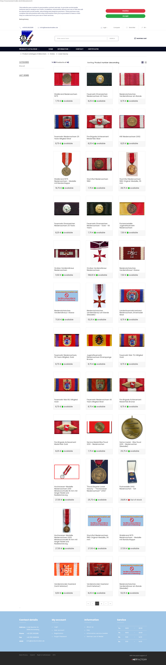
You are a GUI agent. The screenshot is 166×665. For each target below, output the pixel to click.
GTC (54, 655)
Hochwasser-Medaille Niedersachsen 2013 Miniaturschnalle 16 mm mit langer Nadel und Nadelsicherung (65, 490)
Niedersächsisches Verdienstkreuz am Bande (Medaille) (98, 312)
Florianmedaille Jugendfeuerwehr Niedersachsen (127, 225)
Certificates (93, 49)
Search (112, 38)
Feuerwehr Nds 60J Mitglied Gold (66, 400)
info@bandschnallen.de (49, 27)
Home (51, 49)
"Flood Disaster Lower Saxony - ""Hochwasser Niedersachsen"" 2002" (97, 488)
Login (104, 27)
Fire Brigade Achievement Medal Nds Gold (65, 443)
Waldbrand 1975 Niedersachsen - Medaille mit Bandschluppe (65, 181)
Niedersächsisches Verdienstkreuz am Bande (131, 95)
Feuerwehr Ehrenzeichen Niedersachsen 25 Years (64, 224)
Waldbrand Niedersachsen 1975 (65, 95)
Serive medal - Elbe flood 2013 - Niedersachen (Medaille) (130, 444)
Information (63, 49)
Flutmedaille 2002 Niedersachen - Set (128, 487)
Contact (79, 49)
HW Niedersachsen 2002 (130, 136)
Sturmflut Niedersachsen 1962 (97, 180)
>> (110, 604)
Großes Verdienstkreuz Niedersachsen (64, 269)
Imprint (32, 655)
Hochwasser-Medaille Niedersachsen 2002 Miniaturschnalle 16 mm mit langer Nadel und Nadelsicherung (65, 539)
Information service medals (97, 633)
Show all (22, 66)
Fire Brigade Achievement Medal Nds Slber (98, 137)
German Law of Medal (95, 636)
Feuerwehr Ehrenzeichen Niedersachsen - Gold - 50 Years (98, 225)
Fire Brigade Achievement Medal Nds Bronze (130, 400)
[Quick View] (74, 87)
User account (59, 630)
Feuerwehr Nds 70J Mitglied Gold (131, 356)
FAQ (88, 630)
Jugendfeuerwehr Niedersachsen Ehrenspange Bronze (99, 357)
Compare (116, 27)
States (52, 54)
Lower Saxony (63, 54)
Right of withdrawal (43, 655)
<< (88, 604)
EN (145, 27)
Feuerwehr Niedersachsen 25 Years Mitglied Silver (66, 137)
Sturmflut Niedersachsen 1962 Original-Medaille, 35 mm (130, 181)
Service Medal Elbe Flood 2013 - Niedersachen (97, 443)
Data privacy (24, 19)
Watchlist (132, 27)
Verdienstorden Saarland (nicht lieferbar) (65, 585)
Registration (58, 633)
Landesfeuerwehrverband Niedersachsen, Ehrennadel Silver (131, 312)
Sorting (90, 62)
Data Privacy (23, 655)
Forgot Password (60, 636)
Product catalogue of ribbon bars (34, 54)
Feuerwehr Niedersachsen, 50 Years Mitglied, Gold (65, 356)
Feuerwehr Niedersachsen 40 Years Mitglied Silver (99, 400)
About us (90, 627)
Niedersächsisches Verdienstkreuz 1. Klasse (129, 269)
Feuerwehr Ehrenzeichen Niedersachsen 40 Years (97, 95)
